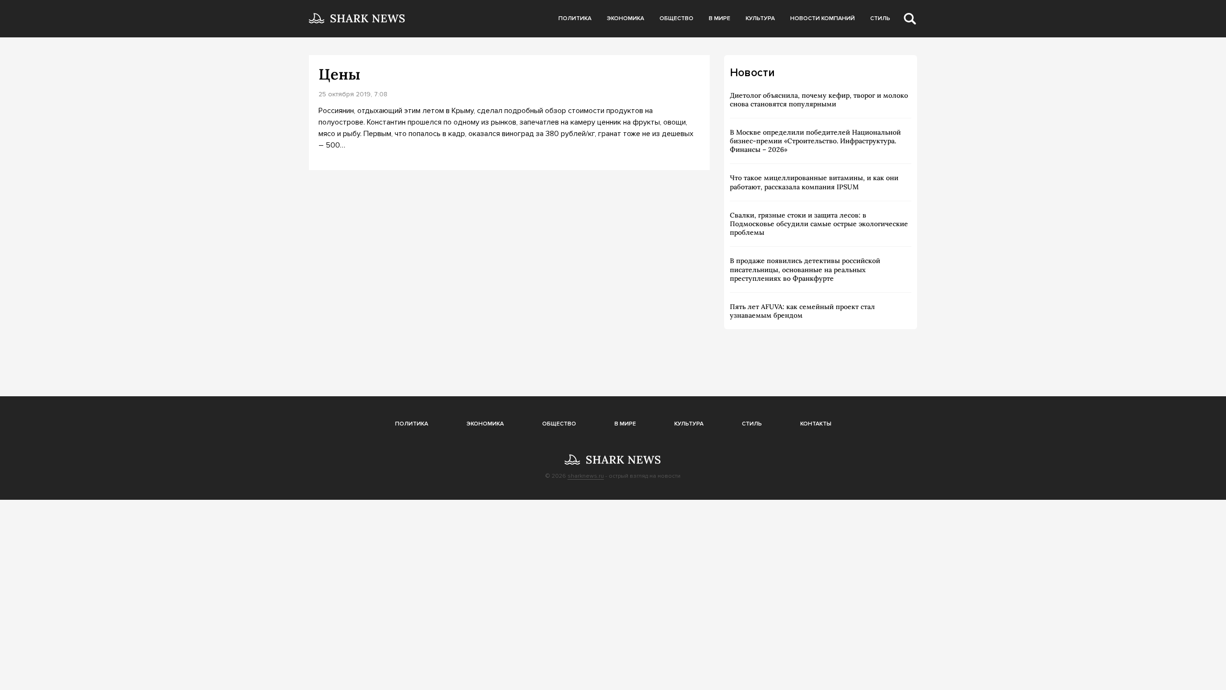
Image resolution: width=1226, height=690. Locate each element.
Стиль (880, 18)
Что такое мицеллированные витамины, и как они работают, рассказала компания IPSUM (814, 182)
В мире (719, 18)
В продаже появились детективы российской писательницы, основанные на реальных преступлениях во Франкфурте (805, 269)
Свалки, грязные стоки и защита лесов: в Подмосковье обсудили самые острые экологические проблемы (819, 224)
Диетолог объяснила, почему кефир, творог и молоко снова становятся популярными (819, 99)
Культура (760, 18)
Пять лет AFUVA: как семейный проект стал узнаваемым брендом (802, 311)
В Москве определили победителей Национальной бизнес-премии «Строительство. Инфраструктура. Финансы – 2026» (815, 141)
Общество (676, 18)
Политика (574, 18)
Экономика (625, 18)
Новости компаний (822, 18)
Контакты (815, 423)
